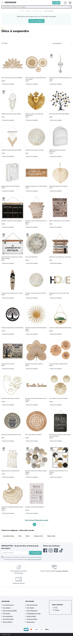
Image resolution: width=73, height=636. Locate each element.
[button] (30, 524)
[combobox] (36, 7)
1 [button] (34, 524)
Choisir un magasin (36, 21)
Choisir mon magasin (8, 84)
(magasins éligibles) (61, 571)
